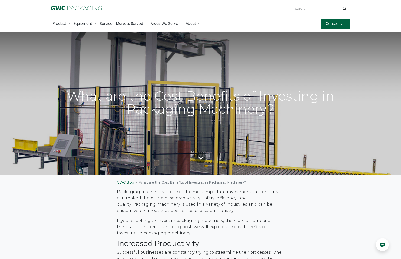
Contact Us (335, 23)
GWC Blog (125, 182)
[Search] (344, 8)
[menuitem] (61, 23)
